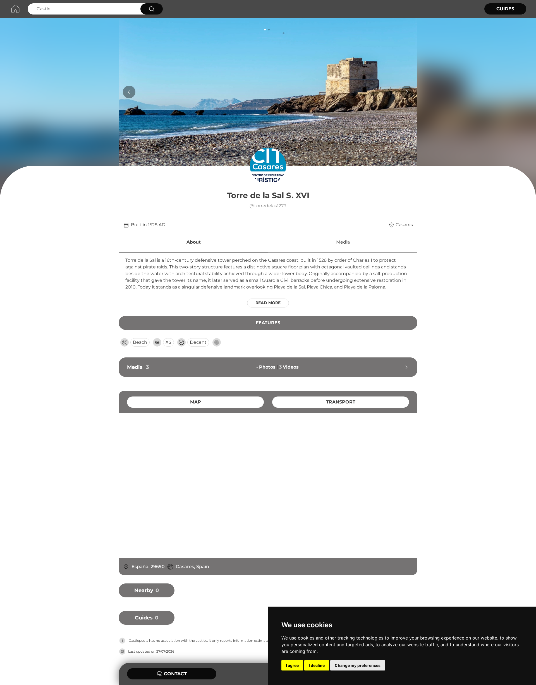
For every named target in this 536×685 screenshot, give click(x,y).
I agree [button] (292, 665)
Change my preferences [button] (358, 665)
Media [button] (343, 242)
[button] (193, 243)
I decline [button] (317, 665)
